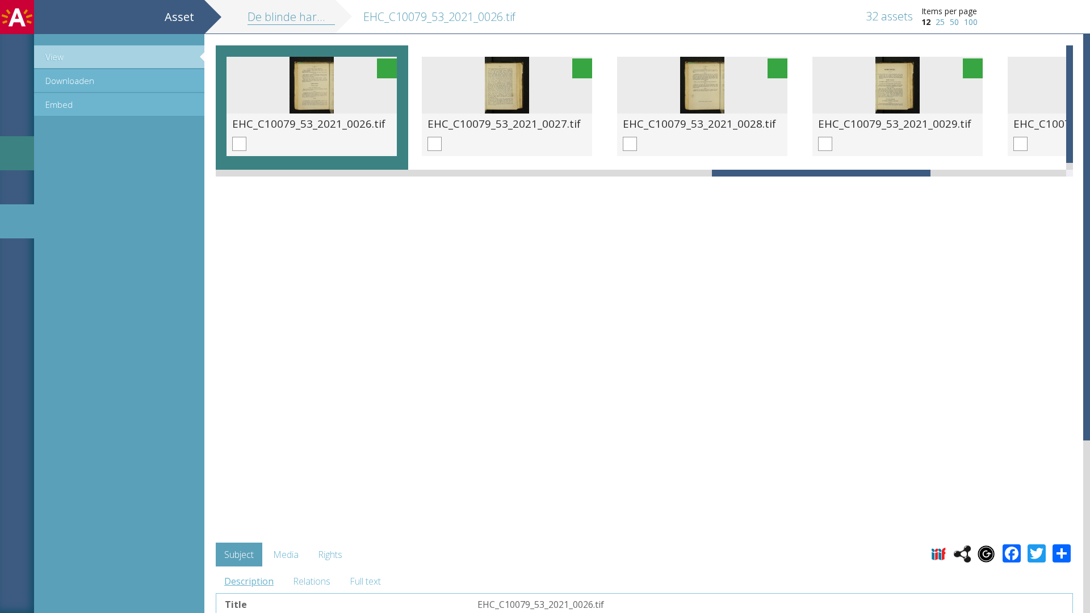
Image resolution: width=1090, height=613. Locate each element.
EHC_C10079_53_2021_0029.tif (894, 123)
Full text (365, 581)
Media (286, 554)
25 (940, 21)
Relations (311, 581)
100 (971, 21)
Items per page (949, 11)
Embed (59, 104)
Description (249, 581)
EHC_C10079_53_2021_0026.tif (308, 123)
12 (925, 21)
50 (954, 21)
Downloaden (69, 80)
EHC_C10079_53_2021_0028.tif (699, 123)
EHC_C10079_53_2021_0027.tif (504, 123)
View (54, 56)
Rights (330, 554)
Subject (239, 554)
